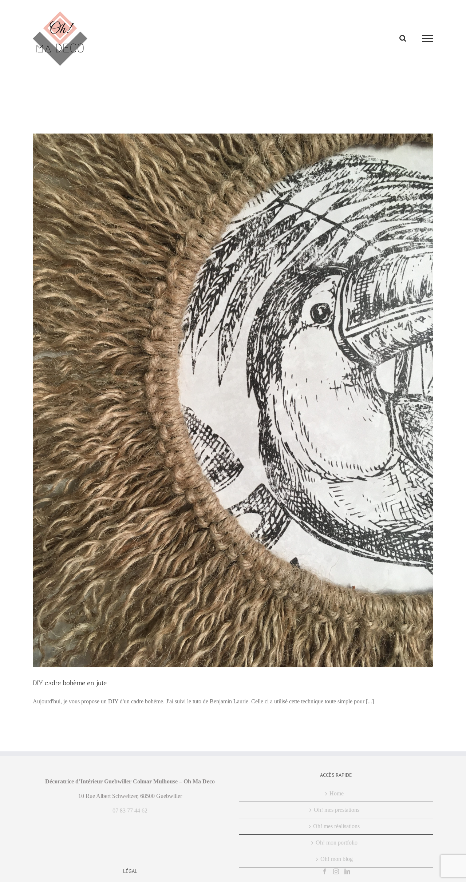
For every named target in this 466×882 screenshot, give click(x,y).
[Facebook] (325, 871)
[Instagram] (336, 871)
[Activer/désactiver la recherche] (402, 38)
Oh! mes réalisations (336, 826)
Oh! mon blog (336, 859)
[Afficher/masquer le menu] (428, 38)
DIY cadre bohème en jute (70, 683)
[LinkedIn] (347, 871)
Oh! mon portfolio (337, 842)
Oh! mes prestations (336, 810)
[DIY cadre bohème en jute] (233, 400)
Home (336, 793)
